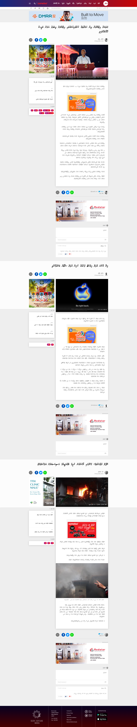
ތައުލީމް (63, 3)
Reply (60, 254)
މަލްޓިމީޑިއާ (68, 3)
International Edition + (56, 8)
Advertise (69, 715)
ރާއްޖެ (99, 3)
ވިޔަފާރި (85, 3)
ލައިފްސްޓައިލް (79, 3)
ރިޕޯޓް (73, 3)
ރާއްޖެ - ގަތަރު (42, 113)
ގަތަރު (52, 110)
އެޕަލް (52, 344)
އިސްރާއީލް (40, 110)
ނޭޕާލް (48, 543)
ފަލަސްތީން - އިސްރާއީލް (47, 110)
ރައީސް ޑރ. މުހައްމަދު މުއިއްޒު (49, 113)
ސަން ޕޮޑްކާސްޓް (57, 3)
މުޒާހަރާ (52, 543)
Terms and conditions (71, 717)
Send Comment (62, 239)
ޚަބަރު (32, 110)
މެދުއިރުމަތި (36, 110)
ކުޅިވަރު (90, 3)
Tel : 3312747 (54, 718)
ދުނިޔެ (94, 3)
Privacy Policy (70, 713)
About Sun (69, 719)
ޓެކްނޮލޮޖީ (49, 344)
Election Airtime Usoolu (72, 722)
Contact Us (69, 710)
